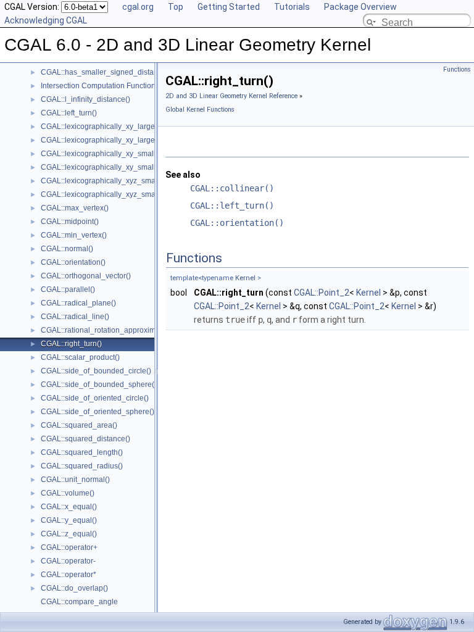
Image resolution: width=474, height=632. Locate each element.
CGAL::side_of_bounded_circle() (96, 371)
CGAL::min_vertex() (74, 235)
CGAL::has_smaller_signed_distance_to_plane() (123, 72)
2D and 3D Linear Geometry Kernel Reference (231, 96)
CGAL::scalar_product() (80, 357)
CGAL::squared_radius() (82, 466)
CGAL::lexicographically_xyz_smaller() (106, 181)
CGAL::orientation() (73, 262)
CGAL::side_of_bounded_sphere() (99, 384)
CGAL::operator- (68, 561)
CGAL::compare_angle (79, 601)
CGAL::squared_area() (79, 425)
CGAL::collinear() (232, 188)
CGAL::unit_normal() (75, 479)
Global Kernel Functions (200, 110)
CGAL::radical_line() (75, 316)
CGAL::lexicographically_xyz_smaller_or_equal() (123, 194)
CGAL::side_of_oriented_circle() (95, 398)
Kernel (245, 278)
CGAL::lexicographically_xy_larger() (101, 126)
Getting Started (229, 7)
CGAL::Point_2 (321, 292)
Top (175, 7)
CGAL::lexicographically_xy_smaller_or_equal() (121, 167)
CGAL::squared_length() (82, 452)
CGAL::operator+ (69, 547)
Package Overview (360, 7)
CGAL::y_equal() (69, 520)
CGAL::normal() (67, 248)
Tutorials (292, 7)
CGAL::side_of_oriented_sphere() (97, 411)
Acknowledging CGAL (45, 20)
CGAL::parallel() (68, 289)
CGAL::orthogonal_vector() (86, 276)
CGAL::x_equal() (69, 506)
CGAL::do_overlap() (74, 588)
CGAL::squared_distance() (85, 438)
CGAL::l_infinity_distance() (85, 99)
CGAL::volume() (67, 493)
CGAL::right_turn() (71, 343)
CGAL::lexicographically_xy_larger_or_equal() (119, 140)
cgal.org (138, 7)
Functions (457, 69)
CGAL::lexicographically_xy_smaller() (104, 153)
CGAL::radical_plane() (78, 303)
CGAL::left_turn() (69, 113)
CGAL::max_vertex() (75, 208)
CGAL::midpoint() (70, 221)
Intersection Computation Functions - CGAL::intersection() (137, 85)
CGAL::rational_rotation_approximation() (109, 330)
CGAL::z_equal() (69, 534)
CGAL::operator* (68, 574)
